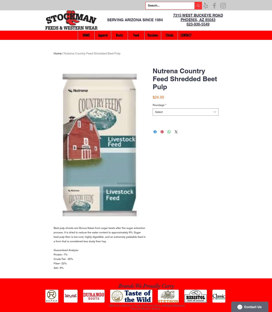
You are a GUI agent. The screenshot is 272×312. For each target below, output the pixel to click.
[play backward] (50, 296)
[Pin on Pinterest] (162, 132)
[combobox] (185, 112)
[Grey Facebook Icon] (214, 5)
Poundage (159, 105)
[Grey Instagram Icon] (223, 5)
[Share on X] (176, 132)
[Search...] (198, 5)
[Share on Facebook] (155, 132)
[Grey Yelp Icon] (205, 5)
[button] (102, 35)
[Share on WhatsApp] (169, 132)
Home (58, 53)
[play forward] (222, 296)
